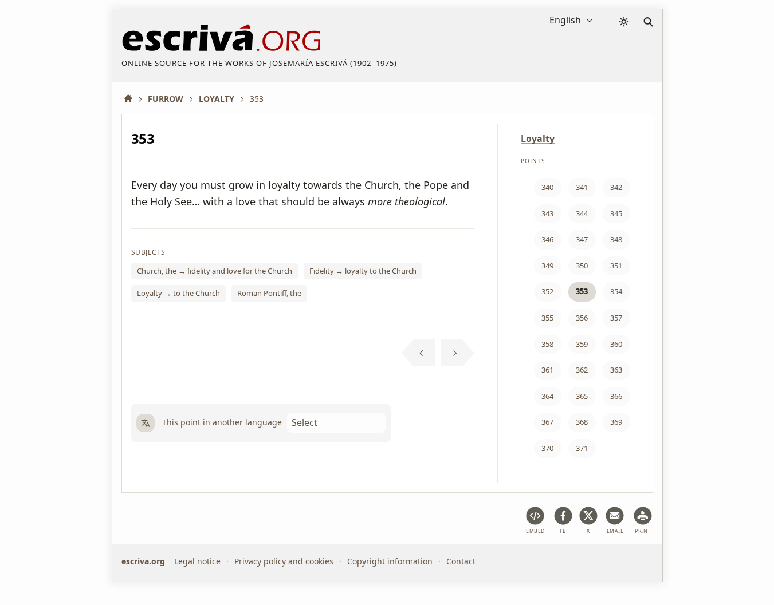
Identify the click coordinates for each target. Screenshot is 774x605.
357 (616, 318)
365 (582, 396)
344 (582, 213)
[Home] (132, 98)
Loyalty (538, 138)
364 (547, 396)
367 (547, 422)
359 (582, 344)
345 (616, 213)
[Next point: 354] (458, 353)
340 (547, 187)
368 (582, 422)
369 (616, 422)
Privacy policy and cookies (283, 561)
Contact (461, 561)
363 (616, 370)
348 (616, 239)
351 (616, 265)
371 (582, 448)
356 (582, 318)
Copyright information (390, 561)
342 (616, 187)
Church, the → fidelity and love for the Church (214, 271)
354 (616, 291)
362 (582, 370)
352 (547, 291)
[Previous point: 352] (418, 353)
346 (547, 239)
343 (547, 213)
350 (582, 265)
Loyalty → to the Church (178, 293)
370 (547, 448)
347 (582, 239)
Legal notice (197, 561)
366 (616, 396)
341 (582, 187)
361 (547, 370)
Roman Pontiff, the (269, 293)
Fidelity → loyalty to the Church (363, 271)
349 (547, 265)
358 (547, 344)
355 (547, 318)
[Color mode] (624, 21)
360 (616, 344)
